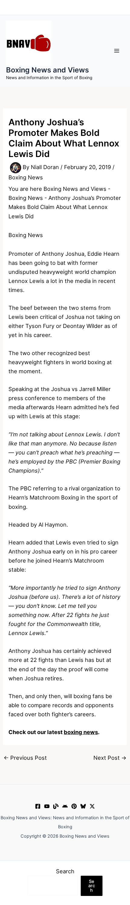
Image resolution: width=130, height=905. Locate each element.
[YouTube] (47, 806)
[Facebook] (38, 806)
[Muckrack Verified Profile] (56, 806)
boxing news (81, 732)
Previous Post (25, 757)
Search (65, 871)
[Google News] (65, 806)
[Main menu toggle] (117, 50)
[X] (92, 806)
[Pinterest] (74, 806)
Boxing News (25, 177)
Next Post (109, 757)
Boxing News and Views (47, 70)
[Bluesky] (83, 806)
